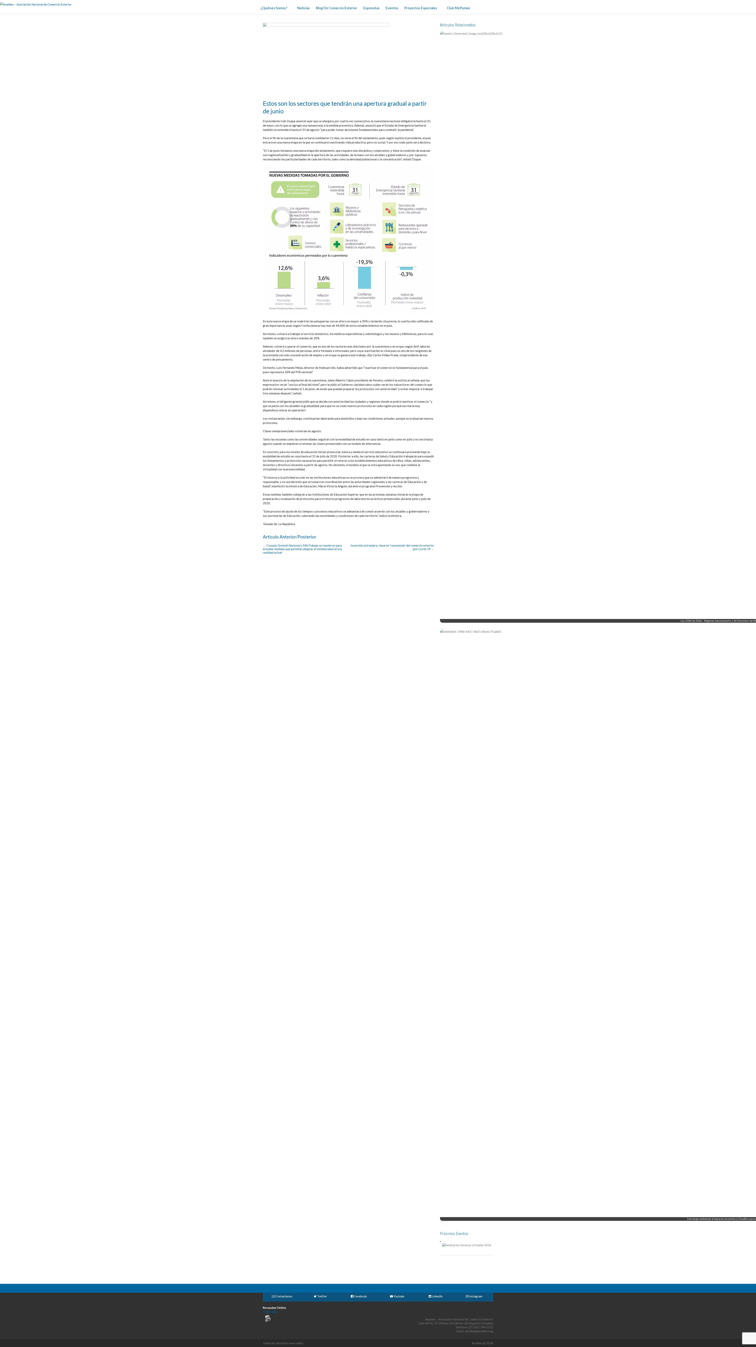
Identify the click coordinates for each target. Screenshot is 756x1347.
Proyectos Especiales (420, 8)
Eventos (391, 8)
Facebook (360, 1296)
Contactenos (283, 1296)
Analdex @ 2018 (482, 1343)
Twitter (322, 1296)
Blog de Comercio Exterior (336, 8)
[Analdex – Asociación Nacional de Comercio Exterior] (36, 4)
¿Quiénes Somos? (273, 8)
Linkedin (437, 1296)
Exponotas (371, 8)
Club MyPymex (458, 8)
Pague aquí (270, 1311)
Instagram (475, 1296)
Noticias (303, 8)
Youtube (398, 1296)
